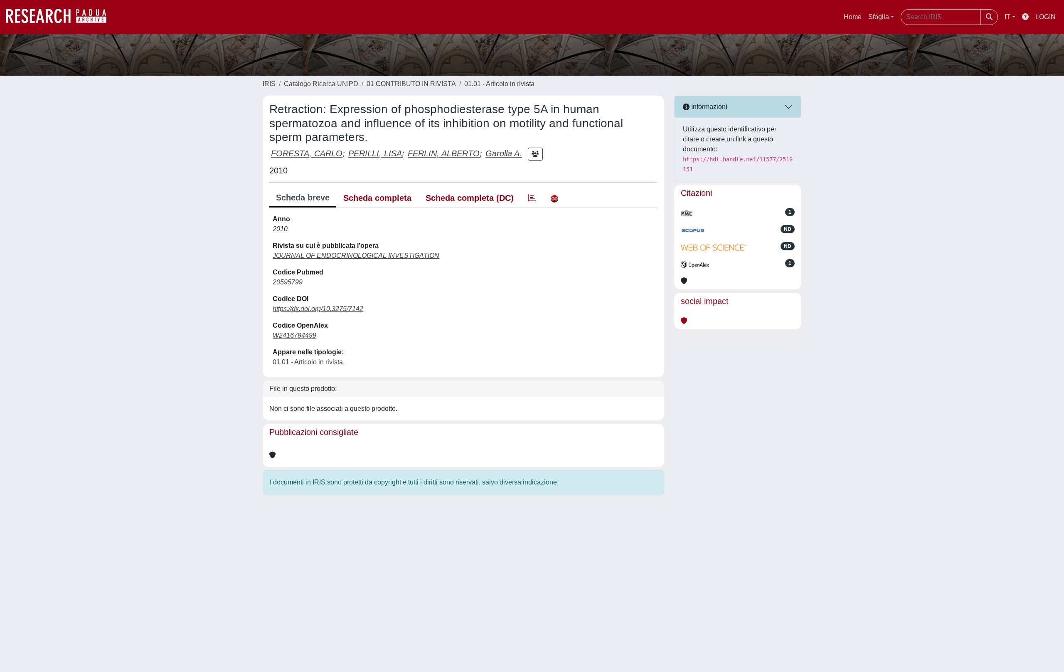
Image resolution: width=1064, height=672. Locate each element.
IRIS (269, 83)
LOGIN (1045, 16)
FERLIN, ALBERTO (444, 153)
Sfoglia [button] (878, 16)
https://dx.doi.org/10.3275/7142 (318, 308)
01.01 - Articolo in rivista (499, 83)
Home (853, 16)
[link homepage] (60, 17)
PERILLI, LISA (375, 153)
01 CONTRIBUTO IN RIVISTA (411, 83)
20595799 (288, 282)
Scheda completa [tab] (377, 198)
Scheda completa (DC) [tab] (470, 198)
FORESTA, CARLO (306, 153)
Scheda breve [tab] (303, 197)
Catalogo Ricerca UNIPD (321, 83)
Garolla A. (503, 153)
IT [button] (1007, 16)
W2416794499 (294, 335)
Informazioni (708, 106)
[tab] (532, 198)
